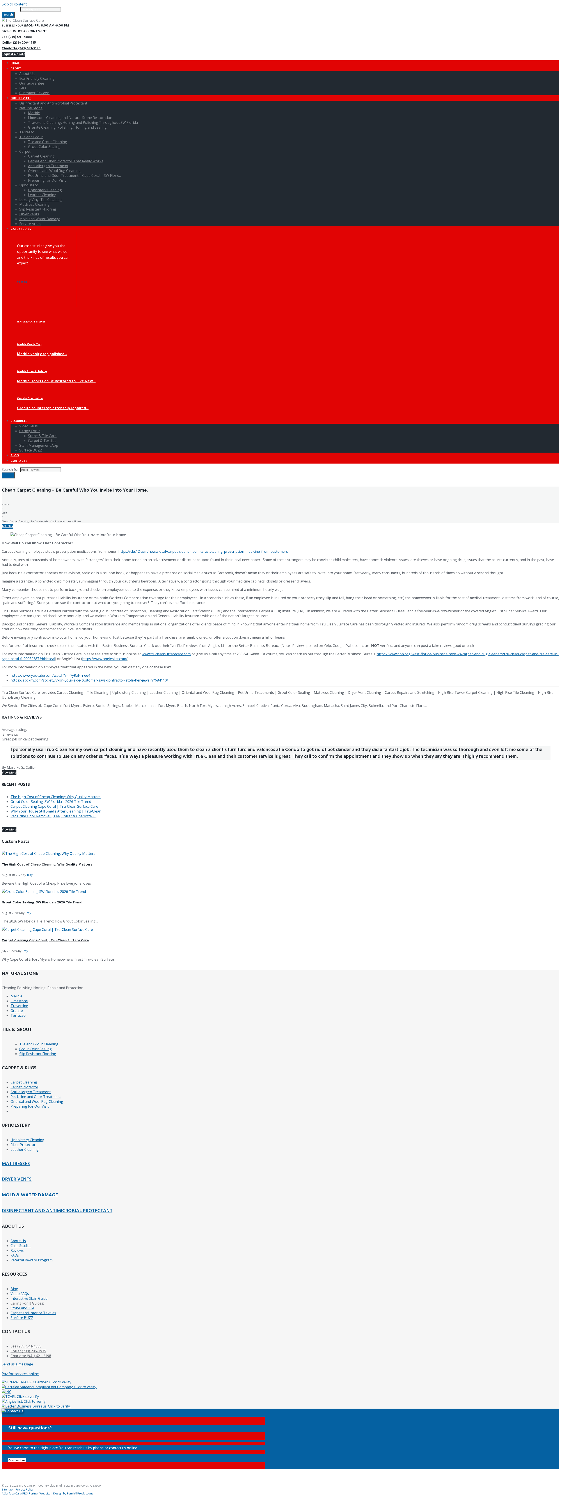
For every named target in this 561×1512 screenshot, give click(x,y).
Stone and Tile (22, 1308)
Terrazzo (18, 1015)
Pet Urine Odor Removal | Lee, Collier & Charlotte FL (53, 816)
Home (5, 504)
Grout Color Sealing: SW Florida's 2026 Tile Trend (51, 801)
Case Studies (21, 1245)
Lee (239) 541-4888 (17, 37)
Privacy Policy (25, 1489)
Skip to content (14, 4)
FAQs (15, 1255)
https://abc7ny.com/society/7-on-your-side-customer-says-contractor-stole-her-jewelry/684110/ (89, 680)
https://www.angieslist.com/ (104, 658)
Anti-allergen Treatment (31, 1091)
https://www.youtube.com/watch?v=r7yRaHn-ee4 (50, 675)
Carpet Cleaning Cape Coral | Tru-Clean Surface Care (54, 806)
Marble (16, 996)
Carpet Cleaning (24, 1082)
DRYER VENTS (17, 1179)
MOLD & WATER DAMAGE (30, 1195)
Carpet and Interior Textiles (33, 1312)
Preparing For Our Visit (30, 1106)
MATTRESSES (16, 1164)
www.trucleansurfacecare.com (166, 654)
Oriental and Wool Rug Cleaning (37, 1101)
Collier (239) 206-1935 (19, 43)
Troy (30, 875)
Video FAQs (20, 1293)
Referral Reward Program (32, 1260)
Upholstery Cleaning (27, 1139)
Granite (17, 1010)
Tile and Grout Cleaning (38, 1044)
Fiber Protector (23, 1144)
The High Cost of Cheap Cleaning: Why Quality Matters (56, 796)
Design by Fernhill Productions (73, 1493)
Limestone (19, 1001)
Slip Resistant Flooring (37, 1053)
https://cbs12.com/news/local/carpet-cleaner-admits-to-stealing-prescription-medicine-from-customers (203, 551)
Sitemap (7, 1489)
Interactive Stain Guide (29, 1298)
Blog (4, 512)
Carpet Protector (24, 1087)
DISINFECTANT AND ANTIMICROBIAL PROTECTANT (57, 1211)
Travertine (19, 1005)
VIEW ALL (22, 282)
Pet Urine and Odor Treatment (36, 1096)
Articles (7, 526)
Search (8, 14)
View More (9, 772)
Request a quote (13, 54)
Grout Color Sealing (35, 1048)
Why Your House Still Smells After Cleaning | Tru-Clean (56, 811)
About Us (18, 1240)
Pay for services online (20, 1373)
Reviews (17, 1250)
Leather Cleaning (25, 1149)
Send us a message (17, 1364)
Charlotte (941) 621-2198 (21, 48)
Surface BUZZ (22, 1317)
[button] (17, 1460)
